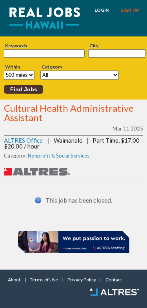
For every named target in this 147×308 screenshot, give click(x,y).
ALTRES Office (23, 140)
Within (12, 67)
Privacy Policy (81, 279)
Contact (113, 279)
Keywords (16, 45)
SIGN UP (129, 10)
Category (52, 67)
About (14, 279)
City (93, 45)
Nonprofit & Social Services (58, 155)
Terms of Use (44, 279)
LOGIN (101, 10)
